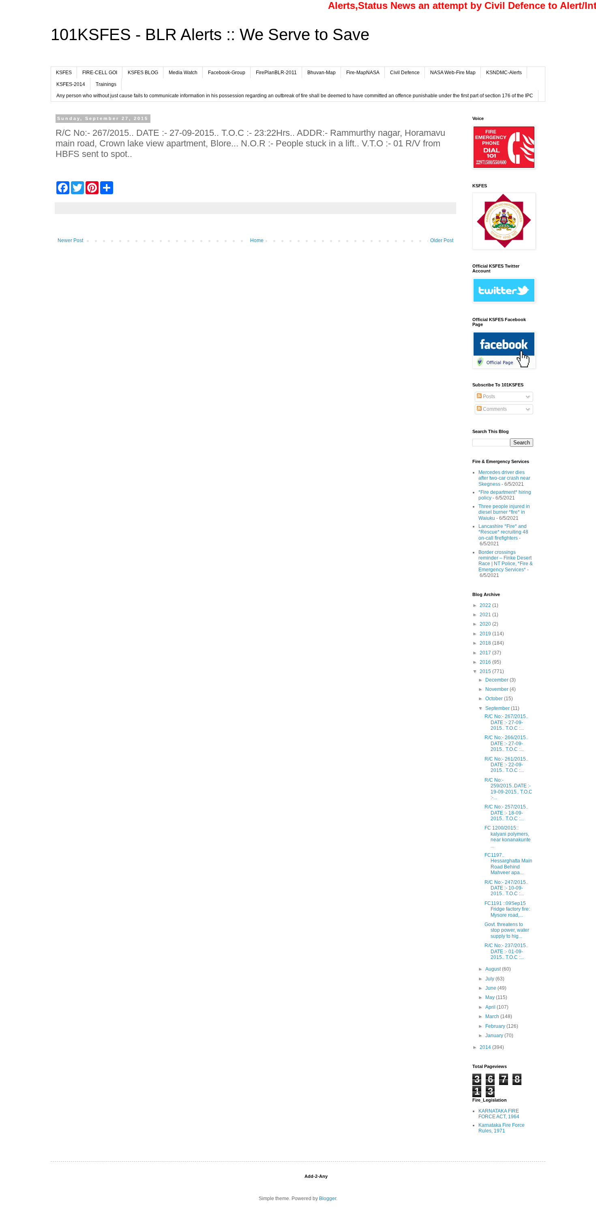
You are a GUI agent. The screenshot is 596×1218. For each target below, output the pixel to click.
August (493, 969)
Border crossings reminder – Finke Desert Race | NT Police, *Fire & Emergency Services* (505, 561)
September (498, 708)
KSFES (64, 72)
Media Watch (183, 72)
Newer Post (70, 240)
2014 (486, 1047)
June (491, 988)
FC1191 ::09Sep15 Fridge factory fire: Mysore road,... (507, 909)
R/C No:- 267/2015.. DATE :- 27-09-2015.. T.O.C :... (506, 722)
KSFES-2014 (70, 84)
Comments (494, 409)
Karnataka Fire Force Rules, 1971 (501, 1128)
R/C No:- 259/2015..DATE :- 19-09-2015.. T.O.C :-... (508, 788)
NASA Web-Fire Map (453, 72)
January (494, 1035)
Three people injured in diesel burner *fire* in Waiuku (504, 512)
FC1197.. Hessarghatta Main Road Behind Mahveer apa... (508, 863)
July (490, 979)
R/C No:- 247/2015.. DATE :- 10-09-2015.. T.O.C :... (506, 888)
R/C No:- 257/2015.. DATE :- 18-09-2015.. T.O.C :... (506, 812)
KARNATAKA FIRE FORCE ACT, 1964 (498, 1113)
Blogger (327, 1198)
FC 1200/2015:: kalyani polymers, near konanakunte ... (508, 836)
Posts (488, 396)
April (491, 1007)
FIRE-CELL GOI (99, 72)
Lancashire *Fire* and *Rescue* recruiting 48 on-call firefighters (503, 532)
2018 (486, 643)
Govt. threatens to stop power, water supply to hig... (507, 930)
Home (257, 240)
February (495, 1026)
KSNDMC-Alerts (504, 72)
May (490, 997)
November (497, 689)
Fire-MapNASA (362, 72)
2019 (486, 634)
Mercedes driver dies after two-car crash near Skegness (504, 478)
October (494, 698)
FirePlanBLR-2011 (276, 72)
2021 (486, 615)
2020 (486, 624)
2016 (486, 662)
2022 (486, 605)
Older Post (441, 240)
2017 (486, 653)
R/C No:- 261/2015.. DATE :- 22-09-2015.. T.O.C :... (506, 765)
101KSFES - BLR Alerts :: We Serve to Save (210, 34)
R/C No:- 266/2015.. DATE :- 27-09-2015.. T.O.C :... (506, 743)
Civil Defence (405, 72)
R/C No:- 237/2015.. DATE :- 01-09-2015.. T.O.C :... (506, 951)
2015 (486, 671)
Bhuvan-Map (321, 72)
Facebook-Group (226, 72)
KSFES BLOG (143, 72)
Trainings (106, 84)
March (492, 1016)
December (497, 680)
